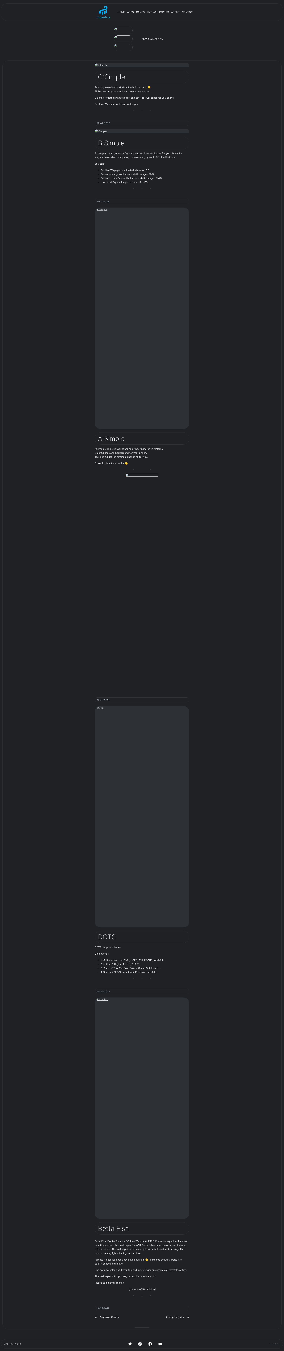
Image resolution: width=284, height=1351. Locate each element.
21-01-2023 (102, 201)
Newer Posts (107, 1317)
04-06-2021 (103, 991)
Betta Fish (113, 1228)
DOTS (107, 937)
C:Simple (111, 77)
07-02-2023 (103, 123)
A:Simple (111, 438)
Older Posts (177, 1317)
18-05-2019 (102, 1308)
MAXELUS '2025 (12, 1343)
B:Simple (111, 143)
